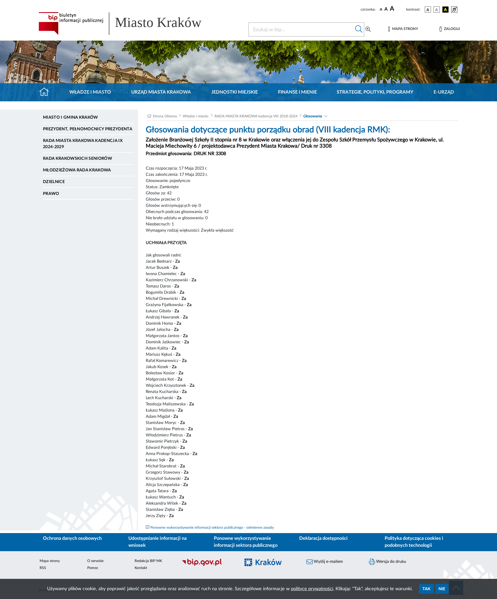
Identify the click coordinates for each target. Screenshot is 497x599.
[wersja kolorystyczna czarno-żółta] (445, 9)
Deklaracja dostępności (323, 538)
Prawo (51, 194)
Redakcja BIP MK (148, 561)
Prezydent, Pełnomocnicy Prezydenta (87, 129)
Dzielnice (54, 182)
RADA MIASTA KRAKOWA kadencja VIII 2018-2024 (256, 116)
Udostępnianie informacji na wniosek (157, 542)
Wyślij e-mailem (328, 561)
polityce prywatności (312, 589)
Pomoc (92, 568)
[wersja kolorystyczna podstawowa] (428, 9)
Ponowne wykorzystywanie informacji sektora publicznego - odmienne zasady (212, 527)
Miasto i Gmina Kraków (70, 117)
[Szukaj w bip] (359, 29)
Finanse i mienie (297, 92)
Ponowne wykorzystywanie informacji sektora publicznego (245, 542)
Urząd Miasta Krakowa (161, 92)
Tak (426, 589)
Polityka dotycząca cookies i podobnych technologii (414, 542)
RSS (43, 568)
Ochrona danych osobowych (72, 538)
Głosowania (312, 116)
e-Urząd (444, 92)
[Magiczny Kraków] (271, 565)
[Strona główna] (46, 92)
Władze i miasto (90, 92)
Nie (441, 589)
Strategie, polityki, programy (375, 92)
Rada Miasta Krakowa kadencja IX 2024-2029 (83, 144)
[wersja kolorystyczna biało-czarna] (437, 9)
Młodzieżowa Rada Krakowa (77, 170)
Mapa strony (50, 561)
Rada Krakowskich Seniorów (77, 158)
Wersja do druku (390, 561)
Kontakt (141, 568)
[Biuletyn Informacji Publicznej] (208, 565)
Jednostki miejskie (234, 92)
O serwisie (95, 561)
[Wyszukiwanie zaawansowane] (368, 29)
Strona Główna (165, 116)
